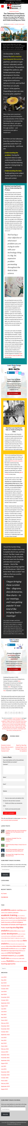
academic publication (13, 912)
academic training (12, 719)
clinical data (4, 938)
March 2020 (4, 1080)
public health (16, 955)
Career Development (14, 11)
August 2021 (4, 1063)
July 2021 (3, 1066)
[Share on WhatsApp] (6, 713)
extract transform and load (12, 724)
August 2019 (4, 1089)
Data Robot (18, 721)
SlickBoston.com (17, 1124)
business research (21, 931)
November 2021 (5, 1057)
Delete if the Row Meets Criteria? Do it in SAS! (16, 845)
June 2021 (3, 1069)
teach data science (23, 961)
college (8, 721)
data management (19, 943)
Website (5, 791)
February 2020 (5, 1083)
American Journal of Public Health (12, 920)
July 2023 (3, 1008)
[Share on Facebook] (8, 713)
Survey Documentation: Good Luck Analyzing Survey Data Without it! (15, 850)
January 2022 (4, 1052)
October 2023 (4, 1000)
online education (18, 727)
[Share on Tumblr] (22, 713)
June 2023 (3, 1011)
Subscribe (5, 874)
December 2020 (5, 1072)
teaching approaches (16, 730)
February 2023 (5, 1023)
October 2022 (4, 1031)
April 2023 (4, 1017)
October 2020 (4, 1077)
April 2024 (4, 994)
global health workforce (8, 948)
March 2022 (4, 1046)
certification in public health (17, 936)
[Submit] (25, 968)
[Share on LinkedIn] (19, 713)
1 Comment (10, 834)
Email (4, 784)
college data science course (20, 938)
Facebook (4, 897)
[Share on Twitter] (11, 713)
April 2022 (4, 1043)
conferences (12, 721)
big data (13, 927)
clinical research (11, 938)
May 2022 (3, 1040)
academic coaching (16, 910)
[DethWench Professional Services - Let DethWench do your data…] (14, 6)
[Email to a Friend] (14, 713)
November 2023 (5, 997)
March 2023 (4, 1020)
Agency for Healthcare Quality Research (13, 918)
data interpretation (12, 943)
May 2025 (3, 980)
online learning (12, 953)
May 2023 (3, 1014)
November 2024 (5, 985)
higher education (21, 724)
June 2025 (3, 977)
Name (4, 777)
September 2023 (5, 1003)
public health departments (14, 958)
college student (4, 940)
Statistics (15, 728)
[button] (2, 6)
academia (6, 719)
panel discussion (9, 728)
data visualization (16, 722)
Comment (5, 764)
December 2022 (5, 1026)
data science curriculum (7, 722)
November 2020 (5, 1074)
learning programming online (8, 725)
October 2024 (4, 988)
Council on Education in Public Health (15, 940)
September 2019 (5, 1086)
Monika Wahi (21, 24)
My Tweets (4, 893)
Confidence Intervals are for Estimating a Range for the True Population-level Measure (16, 832)
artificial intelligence (17, 922)
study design (20, 728)
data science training (19, 946)
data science (23, 721)
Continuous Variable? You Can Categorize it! (13, 839)
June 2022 (3, 1037)
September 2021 (5, 1060)
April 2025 (4, 983)
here (19, 681)
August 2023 (4, 1006)
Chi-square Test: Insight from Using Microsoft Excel (15, 855)
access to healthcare (21, 915)
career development (9, 934)
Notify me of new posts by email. (12, 809)
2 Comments (10, 841)
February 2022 (5, 1049)
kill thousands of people (16, 461)
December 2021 (5, 1054)
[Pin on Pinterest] (16, 713)
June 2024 (3, 991)
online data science (11, 727)
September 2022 (5, 1034)
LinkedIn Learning (18, 725)
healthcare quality (18, 948)
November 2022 (5, 1029)
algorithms (18, 719)
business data (13, 931)
